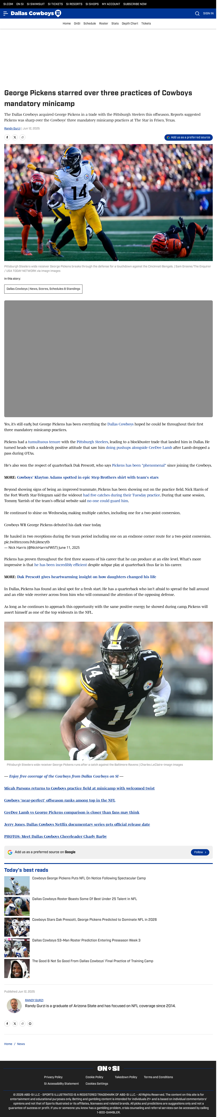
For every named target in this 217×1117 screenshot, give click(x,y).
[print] (30, 1024)
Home (67, 23)
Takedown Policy (126, 1077)
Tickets (146, 23)
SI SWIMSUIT (36, 4)
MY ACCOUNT (111, 4)
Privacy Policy (53, 1077)
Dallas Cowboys (120, 424)
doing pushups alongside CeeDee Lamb (139, 447)
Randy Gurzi (12, 128)
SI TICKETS (55, 4)
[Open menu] (5, 13)
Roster (103, 23)
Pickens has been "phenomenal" (139, 465)
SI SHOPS (92, 4)
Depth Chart (130, 23)
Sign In (208, 13)
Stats (115, 23)
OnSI (77, 23)
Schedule (89, 23)
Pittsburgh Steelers (92, 442)
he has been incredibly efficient (61, 565)
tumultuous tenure (44, 442)
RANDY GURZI (34, 1000)
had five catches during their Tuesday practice (121, 495)
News (21, 1044)
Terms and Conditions (158, 1077)
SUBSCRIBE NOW (135, 4)
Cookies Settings (97, 1084)
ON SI (20, 4)
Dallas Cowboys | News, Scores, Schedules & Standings (43, 289)
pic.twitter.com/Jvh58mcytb (27, 542)
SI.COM (8, 4)
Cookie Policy (94, 1077)
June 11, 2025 (69, 547)
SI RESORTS (74, 4)
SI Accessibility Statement (61, 1084)
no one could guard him (107, 501)
